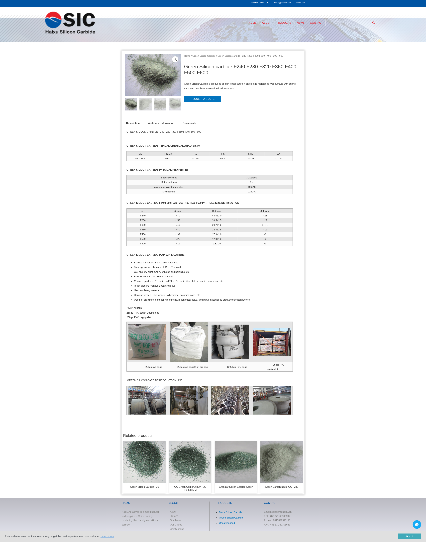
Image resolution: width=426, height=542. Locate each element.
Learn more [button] (107, 536)
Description (133, 123)
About (266, 22)
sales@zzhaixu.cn (282, 2)
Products (284, 22)
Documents (189, 123)
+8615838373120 (259, 2)
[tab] (133, 123)
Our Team (175, 520)
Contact (316, 22)
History (174, 516)
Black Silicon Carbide (230, 512)
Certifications (177, 529)
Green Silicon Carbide (203, 56)
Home (252, 22)
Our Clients (176, 524)
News (301, 22)
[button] (202, 99)
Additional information (161, 123)
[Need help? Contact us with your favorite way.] (417, 524)
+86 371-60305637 (280, 516)
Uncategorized (227, 523)
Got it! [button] (409, 536)
